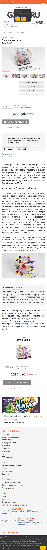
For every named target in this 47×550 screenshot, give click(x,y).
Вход (14, 2)
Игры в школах (8, 488)
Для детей (6, 446)
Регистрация (6, 2)
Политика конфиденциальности (14, 505)
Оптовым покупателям (11, 482)
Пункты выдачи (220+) (10, 26)
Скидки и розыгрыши (10, 437)
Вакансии (5, 499)
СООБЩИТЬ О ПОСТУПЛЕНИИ (15, 122)
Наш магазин (7, 471)
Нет (23, 19)
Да (18, 19)
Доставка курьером (9, 24)
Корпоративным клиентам (12, 485)
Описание (8, 149)
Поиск (43, 33)
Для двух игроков (9, 443)
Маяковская (7, 21)
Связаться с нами (9, 502)
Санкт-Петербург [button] (22, 7)
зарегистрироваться (26, 324)
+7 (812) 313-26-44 (38, 22)
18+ (3, 454)
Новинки (5, 434)
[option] (6, 76)
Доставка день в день (10, 23)
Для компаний (7, 440)
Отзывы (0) (21, 149)
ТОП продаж (7, 457)
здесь (28, 140)
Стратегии (6, 448)
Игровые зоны (7, 468)
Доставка (5, 474)
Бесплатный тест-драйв (11, 465)
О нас (4, 496)
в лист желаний (13, 127)
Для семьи (6, 451)
